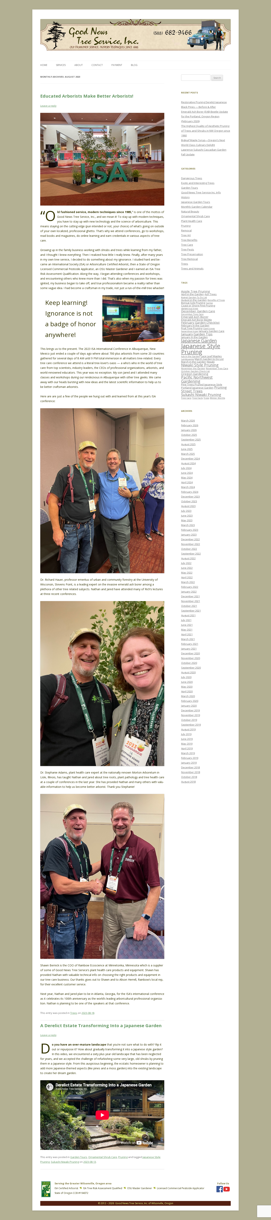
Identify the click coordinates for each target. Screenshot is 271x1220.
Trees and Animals (192, 268)
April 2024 (187, 482)
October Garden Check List (195, 371)
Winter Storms (217, 398)
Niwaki (211, 362)
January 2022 (189, 591)
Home (43, 65)
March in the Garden (193, 362)
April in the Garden (192, 294)
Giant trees (209, 328)
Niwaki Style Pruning (199, 365)
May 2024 (186, 477)
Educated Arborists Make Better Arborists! (86, 96)
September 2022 (191, 553)
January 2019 (189, 762)
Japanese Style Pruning (200, 349)
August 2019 (188, 729)
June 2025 (187, 449)
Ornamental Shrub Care (102, 1157)
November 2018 (190, 772)
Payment (116, 65)
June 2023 (187, 515)
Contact (97, 65)
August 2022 (188, 558)
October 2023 (189, 501)
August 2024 (188, 463)
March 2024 (188, 487)
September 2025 (191, 439)
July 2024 (186, 468)
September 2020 (191, 667)
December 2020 (190, 653)
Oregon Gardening (194, 374)
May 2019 (186, 743)
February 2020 (189, 701)
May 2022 (186, 572)
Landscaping (187, 359)
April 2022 (187, 577)
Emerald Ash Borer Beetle (196, 320)
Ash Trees (211, 294)
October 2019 (189, 720)
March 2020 (188, 696)
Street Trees (192, 391)
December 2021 (190, 596)
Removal (186, 230)
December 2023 (190, 496)
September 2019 (191, 724)
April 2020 (187, 691)
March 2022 (188, 582)
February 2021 (189, 644)
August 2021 (188, 615)
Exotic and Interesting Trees (197, 183)
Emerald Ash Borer (195, 317)
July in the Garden (190, 356)
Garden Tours (78, 1157)
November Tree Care (217, 368)
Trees (73, 1013)
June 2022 (187, 568)
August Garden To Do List (194, 297)
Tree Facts (197, 398)
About (78, 65)
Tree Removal (189, 259)
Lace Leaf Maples (211, 356)
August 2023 (188, 506)
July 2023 (186, 511)
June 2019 (187, 739)
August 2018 (188, 781)
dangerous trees (189, 308)
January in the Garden (194, 337)
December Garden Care (198, 311)
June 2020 (187, 682)
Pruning (123, 1157)
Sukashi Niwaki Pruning (65, 1162)
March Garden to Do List (209, 359)
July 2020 (186, 677)
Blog (134, 65)
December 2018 (190, 767)
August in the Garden (194, 300)
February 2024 (189, 492)
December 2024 (190, 458)
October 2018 (189, 777)
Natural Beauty (190, 211)
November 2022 (190, 544)
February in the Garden (195, 325)
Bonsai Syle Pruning (193, 303)
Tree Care (187, 244)
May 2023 (186, 520)
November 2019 (190, 715)
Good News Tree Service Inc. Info (201, 192)
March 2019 (188, 753)
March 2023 (188, 525)
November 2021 (190, 601)
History (185, 197)
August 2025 (188, 444)
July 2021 (186, 620)
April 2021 (187, 634)
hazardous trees (189, 331)
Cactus (209, 303)
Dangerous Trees (191, 178)
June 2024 (187, 473)
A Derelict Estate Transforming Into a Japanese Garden (101, 1025)
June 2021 (187, 625)
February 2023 (189, 530)
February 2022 (189, 587)
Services (61, 65)
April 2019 (187, 748)
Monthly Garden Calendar (196, 206)
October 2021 (189, 606)
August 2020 (188, 672)
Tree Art (186, 235)
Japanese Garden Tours (195, 202)
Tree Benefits (189, 240)
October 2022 (189, 549)
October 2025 (189, 435)
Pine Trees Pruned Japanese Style (201, 384)
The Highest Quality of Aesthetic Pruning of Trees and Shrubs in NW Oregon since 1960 (205, 130)
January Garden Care (211, 331)
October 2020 (189, 663)
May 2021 (186, 629)
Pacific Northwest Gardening (197, 379)
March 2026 (188, 420)
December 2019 (190, 710)
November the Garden (193, 368)
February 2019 (189, 758)
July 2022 (186, 563)
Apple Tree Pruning (195, 291)
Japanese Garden (199, 341)
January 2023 (189, 534)
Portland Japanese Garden (197, 387)
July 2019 (186, 734)
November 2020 (190, 658)
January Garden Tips (196, 334)
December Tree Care (192, 314)
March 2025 (188, 454)
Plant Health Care (191, 221)
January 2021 (189, 648)
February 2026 (189, 425)
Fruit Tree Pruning (191, 328)
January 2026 (189, 430)
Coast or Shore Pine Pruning (198, 305)
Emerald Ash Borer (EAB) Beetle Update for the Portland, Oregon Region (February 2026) (204, 116)
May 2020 (186, 686)
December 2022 (190, 539)
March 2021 (188, 639)
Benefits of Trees (216, 300)
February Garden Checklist (200, 323)
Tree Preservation (192, 254)
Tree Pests (187, 249)
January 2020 (189, 705)
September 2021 (191, 610)
